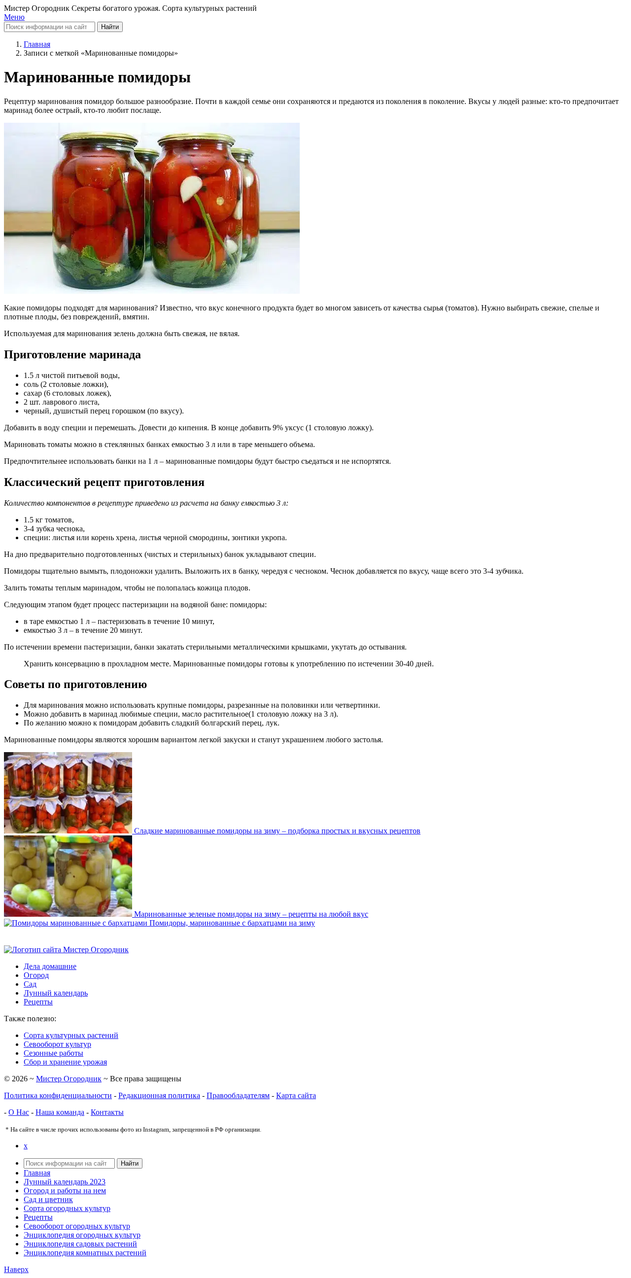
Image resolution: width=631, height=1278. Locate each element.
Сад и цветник (48, 1199)
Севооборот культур (57, 1044)
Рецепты (38, 1217)
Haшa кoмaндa (59, 1112)
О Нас (18, 1112)
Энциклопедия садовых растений (80, 1244)
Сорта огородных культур (67, 1208)
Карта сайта (296, 1095)
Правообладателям (238, 1095)
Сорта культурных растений (71, 1035)
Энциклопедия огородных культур (82, 1235)
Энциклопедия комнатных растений (85, 1252)
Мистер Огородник (69, 1078)
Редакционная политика (159, 1095)
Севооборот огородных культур (77, 1226)
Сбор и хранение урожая (65, 1062)
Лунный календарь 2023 (64, 1181)
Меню (14, 17)
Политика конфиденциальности (58, 1095)
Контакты (107, 1112)
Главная (37, 1173)
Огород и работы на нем (65, 1190)
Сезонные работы (53, 1053)
